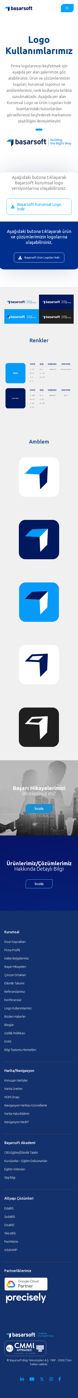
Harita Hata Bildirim (16, 1113)
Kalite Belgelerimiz (16, 958)
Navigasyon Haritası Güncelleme (25, 1105)
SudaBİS (9, 1216)
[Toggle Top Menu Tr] (67, 8)
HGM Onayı (11, 1097)
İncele (39, 809)
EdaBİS (8, 1208)
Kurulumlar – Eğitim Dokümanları (25, 1161)
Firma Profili (12, 950)
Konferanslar (13, 1000)
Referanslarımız (14, 991)
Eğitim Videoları (14, 1169)
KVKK (7, 1041)
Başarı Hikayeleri (15, 966)
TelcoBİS (10, 1233)
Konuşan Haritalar (16, 1080)
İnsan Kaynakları (15, 942)
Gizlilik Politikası (14, 1033)
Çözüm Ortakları (15, 975)
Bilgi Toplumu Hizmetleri (20, 1050)
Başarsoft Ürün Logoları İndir (42, 257)
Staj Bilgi (9, 1177)
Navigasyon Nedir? (16, 1122)
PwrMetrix (11, 1241)
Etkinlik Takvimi (14, 983)
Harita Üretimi (13, 1088)
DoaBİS (9, 1225)
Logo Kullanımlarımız (18, 1008)
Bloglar (9, 1025)
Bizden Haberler (15, 1016)
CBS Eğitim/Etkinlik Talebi (21, 1152)
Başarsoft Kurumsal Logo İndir (39, 206)
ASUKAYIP (10, 1250)
